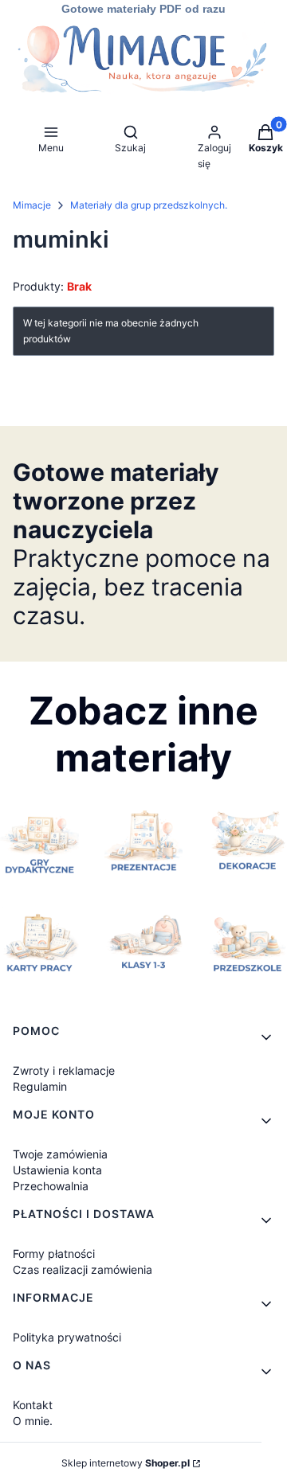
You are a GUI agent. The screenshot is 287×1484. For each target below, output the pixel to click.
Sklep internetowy (125, 1463)
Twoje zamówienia (60, 1154)
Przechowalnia (50, 1186)
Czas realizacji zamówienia (82, 1269)
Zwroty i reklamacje (64, 1070)
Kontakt (33, 1405)
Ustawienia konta (57, 1170)
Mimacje (32, 205)
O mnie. (33, 1420)
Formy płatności (54, 1253)
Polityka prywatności (67, 1337)
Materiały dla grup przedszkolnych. (148, 205)
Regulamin (40, 1086)
